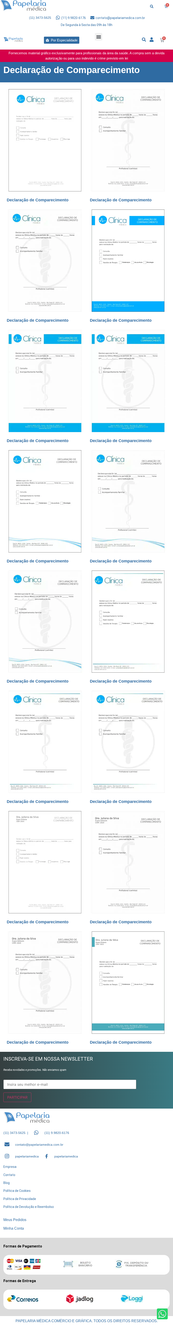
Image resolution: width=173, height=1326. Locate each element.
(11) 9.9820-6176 (73, 18)
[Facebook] (46, 1156)
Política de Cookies (17, 1191)
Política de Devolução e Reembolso (28, 1207)
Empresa (9, 1167)
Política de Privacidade (19, 1199)
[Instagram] (7, 1156)
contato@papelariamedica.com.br (120, 18)
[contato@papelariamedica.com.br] (92, 18)
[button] (98, 36)
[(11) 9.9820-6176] (58, 17)
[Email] (7, 1144)
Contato (9, 1175)
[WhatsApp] (36, 1132)
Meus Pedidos (14, 1220)
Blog (6, 1183)
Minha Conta (13, 1228)
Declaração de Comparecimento (37, 200)
